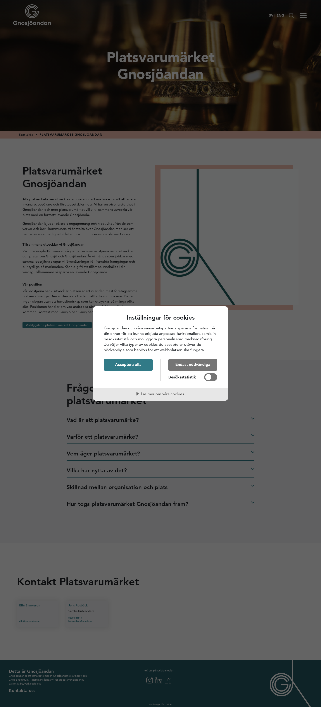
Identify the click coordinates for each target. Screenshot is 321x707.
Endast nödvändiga (192, 364)
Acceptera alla (128, 364)
